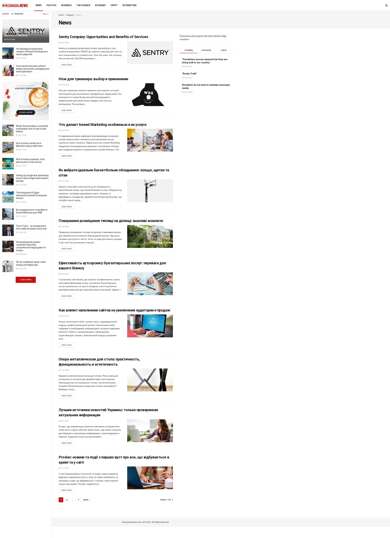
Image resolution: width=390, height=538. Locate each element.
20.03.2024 (64, 130)
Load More (25, 280)
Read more (67, 65)
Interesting (129, 5)
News (39, 5)
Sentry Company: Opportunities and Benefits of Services (103, 37)
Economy (100, 5)
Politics (51, 5)
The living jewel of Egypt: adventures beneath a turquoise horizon (31, 195)
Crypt (114, 5)
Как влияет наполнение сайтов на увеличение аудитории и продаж (114, 310)
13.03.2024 (64, 181)
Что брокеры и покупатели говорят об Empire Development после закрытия (32, 52)
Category (70, 15)
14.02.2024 (64, 370)
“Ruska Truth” (189, 73)
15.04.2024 (64, 85)
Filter (45, 14)
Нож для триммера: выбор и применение (93, 79)
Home (61, 15)
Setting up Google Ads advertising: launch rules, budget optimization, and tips (32, 178)
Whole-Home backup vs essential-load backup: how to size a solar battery (32, 129)
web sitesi (208, 36)
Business (66, 5)
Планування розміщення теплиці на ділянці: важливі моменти (111, 221)
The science (83, 5)
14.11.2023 (64, 468)
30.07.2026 (64, 43)
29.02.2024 (64, 227)
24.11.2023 (64, 421)
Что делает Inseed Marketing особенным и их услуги (102, 124)
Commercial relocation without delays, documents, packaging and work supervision (32, 69)
